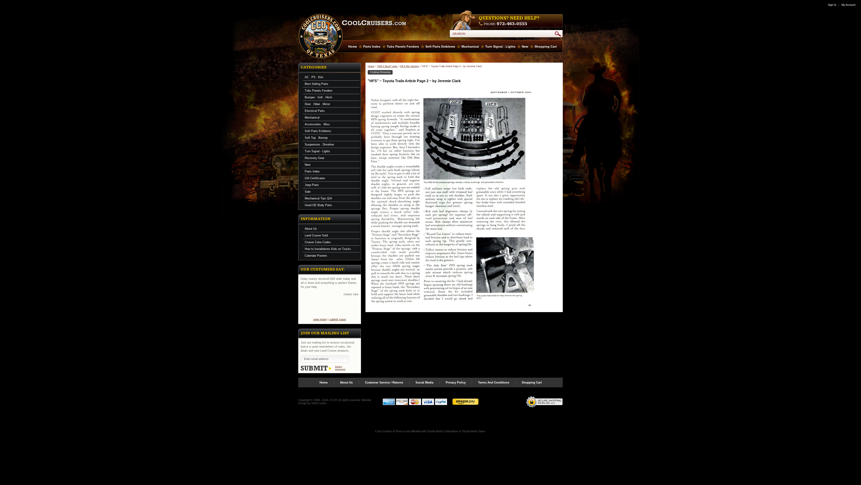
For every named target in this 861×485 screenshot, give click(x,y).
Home (352, 46)
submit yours (337, 319)
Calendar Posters (316, 255)
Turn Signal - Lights (500, 46)
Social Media (424, 382)
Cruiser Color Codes (318, 242)
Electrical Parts (315, 110)
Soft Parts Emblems (440, 46)
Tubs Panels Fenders (403, 46)
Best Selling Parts (316, 84)
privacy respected (340, 367)
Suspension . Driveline (319, 144)
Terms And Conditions (493, 382)
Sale (308, 191)
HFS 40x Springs (409, 66)
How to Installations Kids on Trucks (328, 249)
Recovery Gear (314, 158)
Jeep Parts (312, 185)
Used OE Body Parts (318, 205)
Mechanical (470, 46)
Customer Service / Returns (384, 382)
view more (319, 319)
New (525, 46)
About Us (311, 228)
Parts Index (371, 46)
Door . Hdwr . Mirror (317, 104)
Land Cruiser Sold (316, 235)
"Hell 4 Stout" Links (387, 66)
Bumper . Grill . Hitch (318, 97)
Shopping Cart (546, 46)
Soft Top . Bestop (316, 137)
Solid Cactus (319, 403)
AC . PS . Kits (314, 77)
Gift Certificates (315, 178)
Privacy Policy (456, 382)
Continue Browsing (380, 72)
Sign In (832, 5)
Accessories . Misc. (318, 124)
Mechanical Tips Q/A (318, 198)
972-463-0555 (512, 23)
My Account (848, 5)
